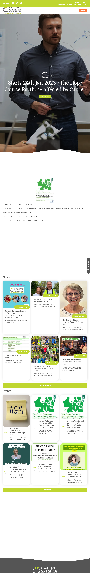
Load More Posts (45, 385)
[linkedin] (21, 3)
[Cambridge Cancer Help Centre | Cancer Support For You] (45, 567)
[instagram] (17, 3)
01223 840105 (81, 2)
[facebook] (13, 3)
